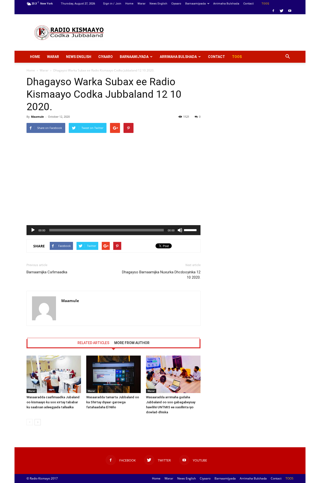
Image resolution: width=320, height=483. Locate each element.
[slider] (191, 229)
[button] (288, 57)
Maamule (37, 116)
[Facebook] (273, 10)
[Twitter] (281, 10)
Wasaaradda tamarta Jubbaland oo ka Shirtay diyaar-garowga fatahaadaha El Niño (112, 402)
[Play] (33, 230)
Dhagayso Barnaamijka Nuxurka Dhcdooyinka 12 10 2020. (161, 275)
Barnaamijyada (195, 3)
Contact (248, 3)
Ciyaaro (176, 3)
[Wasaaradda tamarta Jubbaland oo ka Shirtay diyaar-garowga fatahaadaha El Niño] (113, 374)
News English (158, 3)
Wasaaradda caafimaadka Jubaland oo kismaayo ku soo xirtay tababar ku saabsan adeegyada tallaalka (53, 402)
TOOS (265, 3)
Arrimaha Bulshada (226, 3)
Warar (142, 3)
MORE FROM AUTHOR (132, 343)
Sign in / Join (112, 3)
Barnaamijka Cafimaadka (46, 272)
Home (129, 3)
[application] (113, 230)
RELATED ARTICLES (93, 343)
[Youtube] (290, 10)
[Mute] (180, 230)
